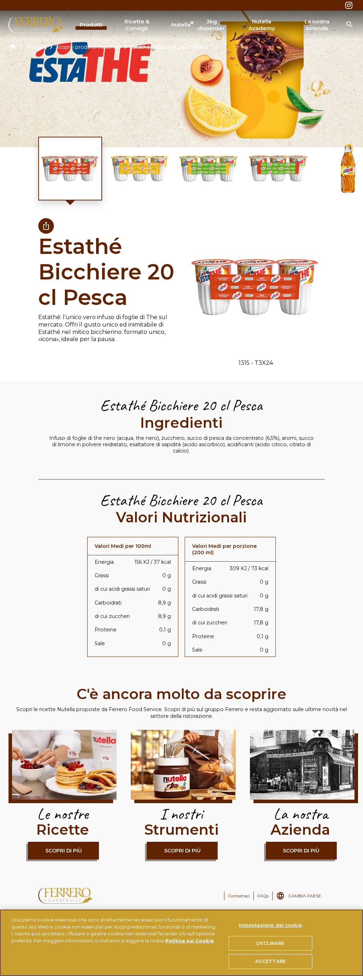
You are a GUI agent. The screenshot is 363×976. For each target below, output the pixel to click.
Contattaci (239, 895)
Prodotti (91, 24)
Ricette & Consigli (137, 25)
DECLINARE (270, 943)
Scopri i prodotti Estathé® (88, 47)
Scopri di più (63, 850)
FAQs (263, 895)
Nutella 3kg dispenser (197, 25)
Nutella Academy (261, 25)
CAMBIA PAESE (304, 895)
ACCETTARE (270, 961)
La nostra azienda (317, 25)
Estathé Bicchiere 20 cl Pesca (169, 47)
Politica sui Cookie (189, 940)
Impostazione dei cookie (270, 925)
